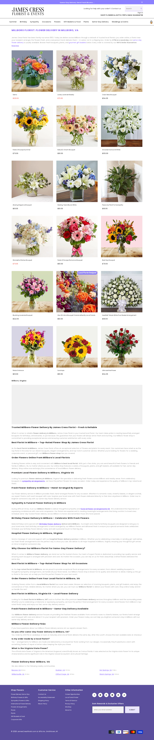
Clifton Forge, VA (62, 674)
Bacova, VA (16, 670)
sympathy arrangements (33, 481)
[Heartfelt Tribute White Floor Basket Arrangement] (121, 291)
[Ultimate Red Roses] (121, 347)
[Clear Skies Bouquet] (121, 71)
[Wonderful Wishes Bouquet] (32, 236)
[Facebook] (94, 695)
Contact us (116, 8)
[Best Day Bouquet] (121, 236)
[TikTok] (112, 695)
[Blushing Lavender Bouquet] (32, 291)
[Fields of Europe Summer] (32, 126)
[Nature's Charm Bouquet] (77, 126)
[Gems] (32, 71)
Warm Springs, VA (107, 674)
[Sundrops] (77, 347)
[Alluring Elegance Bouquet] (32, 181)
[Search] (134, 8)
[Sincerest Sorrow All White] (121, 126)
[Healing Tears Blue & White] (77, 181)
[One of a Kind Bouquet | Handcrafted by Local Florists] (77, 291)
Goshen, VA (60, 670)
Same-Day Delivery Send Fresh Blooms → (77, 2)
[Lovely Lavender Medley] (77, 71)
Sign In (140, 13)
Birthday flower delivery (50, 524)
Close (142, 2)
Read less (15, 46)
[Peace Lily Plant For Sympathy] (121, 181)
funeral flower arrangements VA (95, 509)
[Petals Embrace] (32, 347)
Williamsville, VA (18, 674)
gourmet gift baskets (77, 42)
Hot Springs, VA (106, 670)
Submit (132, 710)
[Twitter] (124, 695)
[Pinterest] (106, 695)
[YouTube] (118, 695)
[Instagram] (100, 695)
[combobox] (132, 8)
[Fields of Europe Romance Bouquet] (77, 236)
